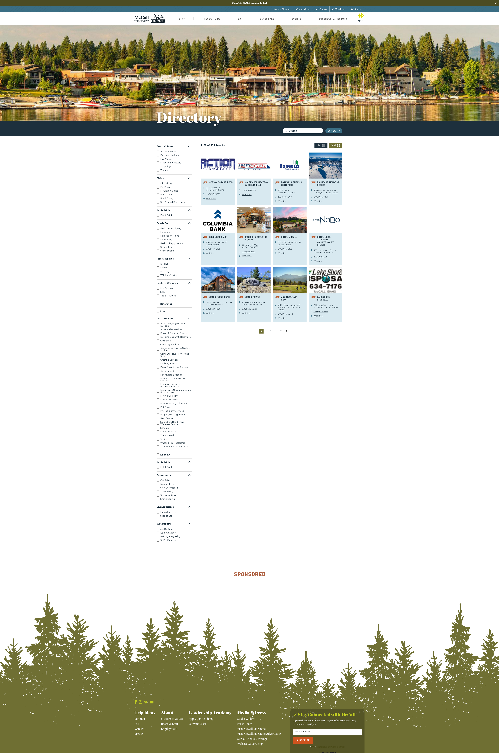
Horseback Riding (169, 235)
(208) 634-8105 (285, 249)
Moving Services (169, 399)
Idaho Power (252, 297)
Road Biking (166, 198)
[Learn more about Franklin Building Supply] (254, 220)
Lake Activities (168, 532)
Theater (164, 170)
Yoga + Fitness (168, 295)
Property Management (172, 414)
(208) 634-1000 (213, 309)
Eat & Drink (166, 215)
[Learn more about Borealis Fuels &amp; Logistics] (290, 165)
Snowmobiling (168, 495)
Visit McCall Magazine (251, 729)
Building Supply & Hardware (175, 337)
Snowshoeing (167, 499)
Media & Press (251, 713)
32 (281, 331)
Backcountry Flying (170, 228)
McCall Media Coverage (252, 739)
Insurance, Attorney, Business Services (171, 385)
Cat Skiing (165, 480)
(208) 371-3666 (213, 194)
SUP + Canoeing (168, 540)
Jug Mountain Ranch (289, 298)
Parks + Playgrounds (171, 243)
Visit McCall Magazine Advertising (259, 734)
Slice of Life (166, 516)
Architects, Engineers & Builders (172, 324)
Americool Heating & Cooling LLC (256, 183)
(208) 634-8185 (213, 249)
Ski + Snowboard (169, 487)
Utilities (164, 439)
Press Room (244, 724)
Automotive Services (171, 329)
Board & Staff (169, 724)
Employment (169, 729)
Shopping (165, 166)
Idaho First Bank (219, 297)
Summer (139, 719)
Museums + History (170, 162)
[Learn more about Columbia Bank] (218, 220)
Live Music (166, 159)
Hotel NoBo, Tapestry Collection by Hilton (325, 241)
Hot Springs (166, 288)
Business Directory (333, 18)
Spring (138, 734)
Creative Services (169, 359)
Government (167, 371)
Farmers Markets (169, 155)
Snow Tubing (167, 250)
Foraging (165, 232)
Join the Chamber (282, 9)
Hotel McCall (289, 237)
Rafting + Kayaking (170, 536)
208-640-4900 (285, 197)
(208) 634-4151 (321, 197)
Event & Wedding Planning (174, 367)
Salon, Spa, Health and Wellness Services (172, 423)
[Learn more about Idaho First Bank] (218, 280)
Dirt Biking (166, 183)
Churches (165, 340)
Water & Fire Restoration (173, 443)
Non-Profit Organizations (173, 403)
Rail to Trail (166, 194)
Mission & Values (172, 719)
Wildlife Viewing (169, 275)
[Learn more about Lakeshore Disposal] (326, 280)
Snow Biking (167, 491)
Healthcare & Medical (171, 374)
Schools (164, 427)
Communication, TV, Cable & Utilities (175, 349)
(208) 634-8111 (248, 251)
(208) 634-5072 (285, 314)
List (319, 145)
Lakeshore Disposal (323, 298)
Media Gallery (246, 719)
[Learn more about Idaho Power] (254, 280)
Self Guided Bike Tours (172, 202)
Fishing (164, 267)
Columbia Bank (218, 237)
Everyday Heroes (169, 512)
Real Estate (166, 418)
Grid (333, 145)
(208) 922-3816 (249, 190)
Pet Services (166, 407)
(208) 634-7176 (321, 311)
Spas (163, 292)
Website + (211, 198)
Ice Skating (166, 239)
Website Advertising (250, 744)
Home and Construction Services (173, 379)
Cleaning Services (169, 344)
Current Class (197, 724)
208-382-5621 (320, 257)
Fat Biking (165, 187)
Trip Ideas (144, 713)
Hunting (164, 271)
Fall (136, 724)
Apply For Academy (201, 719)
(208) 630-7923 (249, 309)
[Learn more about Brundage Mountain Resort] (326, 165)
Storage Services (169, 431)
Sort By (332, 130)
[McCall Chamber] (141, 18)
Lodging (165, 454)
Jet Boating (166, 529)
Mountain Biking (169, 190)
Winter (138, 729)
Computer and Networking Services (174, 355)
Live (162, 311)
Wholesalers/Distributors (174, 446)
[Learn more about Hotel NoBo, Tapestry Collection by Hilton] (326, 220)
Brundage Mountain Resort (328, 183)
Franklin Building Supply (256, 238)
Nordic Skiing (167, 484)
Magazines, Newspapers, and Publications (176, 391)
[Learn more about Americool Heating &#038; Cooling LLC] (254, 165)
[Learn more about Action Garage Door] (218, 165)
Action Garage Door (221, 182)
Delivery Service (168, 363)
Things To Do (211, 18)
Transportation (168, 435)
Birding (164, 264)
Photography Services (172, 410)
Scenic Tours (167, 247)
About (167, 713)
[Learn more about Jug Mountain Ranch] (290, 280)
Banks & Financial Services (174, 333)
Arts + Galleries (168, 151)
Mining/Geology (169, 396)
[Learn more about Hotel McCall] (290, 220)
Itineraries (166, 303)
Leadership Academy (210, 713)
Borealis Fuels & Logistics (291, 183)
